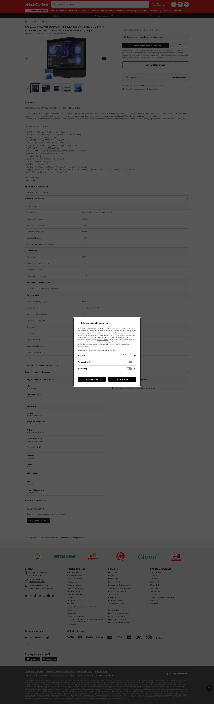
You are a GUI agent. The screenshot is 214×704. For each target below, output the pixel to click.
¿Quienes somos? (97, 350)
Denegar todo (91, 379)
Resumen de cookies (110, 350)
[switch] (129, 362)
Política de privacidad (84, 350)
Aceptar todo (122, 379)
